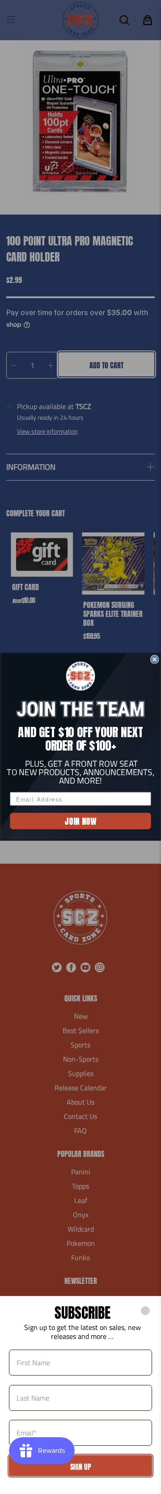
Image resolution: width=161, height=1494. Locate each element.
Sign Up (80, 1466)
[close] (145, 1310)
